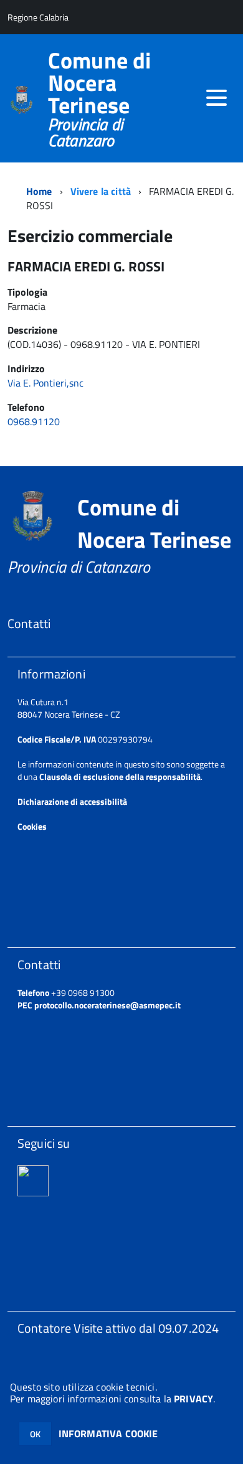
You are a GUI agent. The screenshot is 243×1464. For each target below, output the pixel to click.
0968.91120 (34, 421)
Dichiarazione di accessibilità (72, 801)
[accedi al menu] (216, 98)
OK (35, 1433)
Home (39, 191)
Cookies (32, 826)
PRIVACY (193, 1398)
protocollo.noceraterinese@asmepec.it (107, 1004)
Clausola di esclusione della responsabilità (120, 776)
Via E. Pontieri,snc (45, 382)
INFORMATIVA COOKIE (108, 1433)
